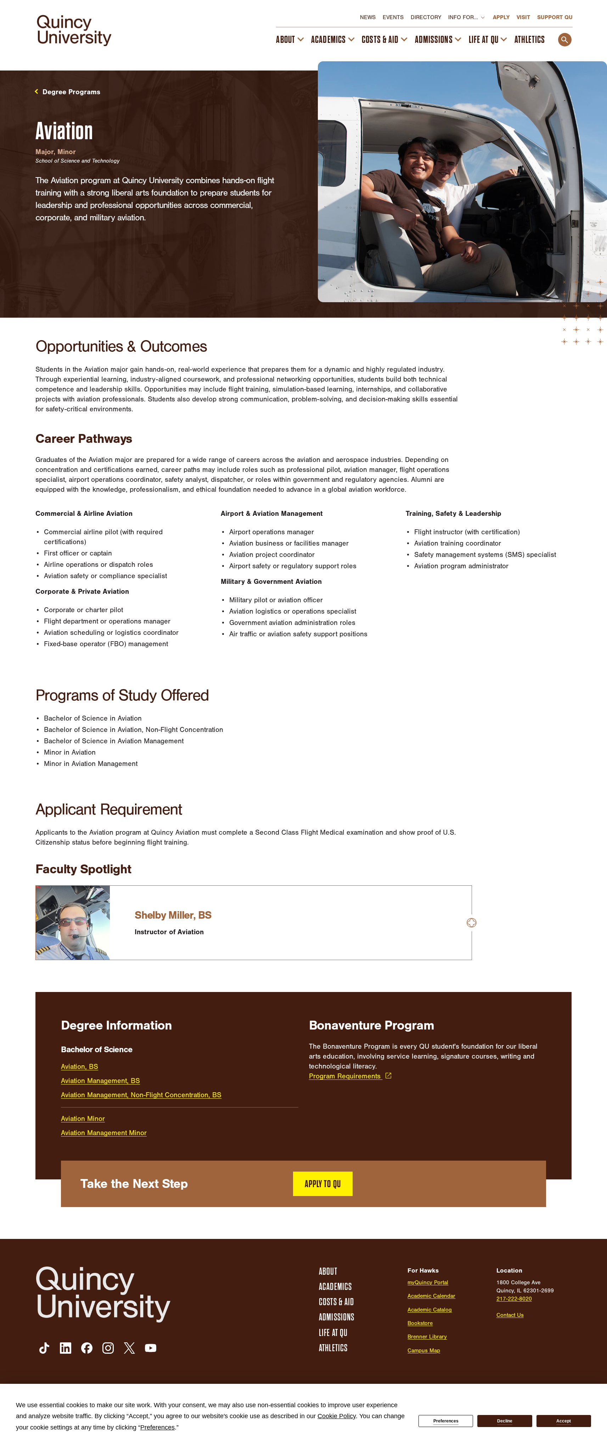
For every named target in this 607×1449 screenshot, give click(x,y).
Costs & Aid (380, 39)
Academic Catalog (430, 1310)
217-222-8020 (514, 1299)
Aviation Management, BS (100, 1081)
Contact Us (510, 1315)
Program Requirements (346, 1076)
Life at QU (484, 39)
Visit (523, 17)
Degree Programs (71, 92)
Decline (504, 1421)
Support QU (555, 17)
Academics (328, 39)
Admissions (434, 39)
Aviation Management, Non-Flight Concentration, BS (141, 1095)
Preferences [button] (157, 1427)
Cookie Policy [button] (336, 1416)
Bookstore (420, 1323)
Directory (426, 17)
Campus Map (424, 1350)
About (285, 39)
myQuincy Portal (428, 1282)
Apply (501, 17)
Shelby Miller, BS (173, 915)
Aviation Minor (83, 1119)
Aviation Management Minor (104, 1133)
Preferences (446, 1421)
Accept (563, 1421)
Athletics (530, 39)
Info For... (463, 17)
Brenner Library (427, 1337)
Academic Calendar (431, 1296)
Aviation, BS (79, 1066)
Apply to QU (323, 1184)
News (368, 17)
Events (393, 17)
